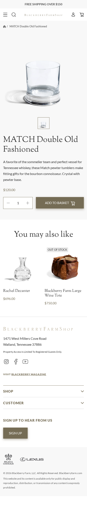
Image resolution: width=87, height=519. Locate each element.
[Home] (4, 26)
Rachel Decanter (16, 291)
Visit (24, 374)
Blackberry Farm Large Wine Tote (63, 293)
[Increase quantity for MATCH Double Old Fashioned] (29, 203)
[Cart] (82, 15)
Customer (13, 403)
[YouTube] (25, 361)
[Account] (73, 15)
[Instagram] (6, 361)
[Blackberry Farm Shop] (43, 15)
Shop (8, 391)
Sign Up (15, 433)
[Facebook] (16, 361)
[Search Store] (14, 15)
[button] (5, 15)
